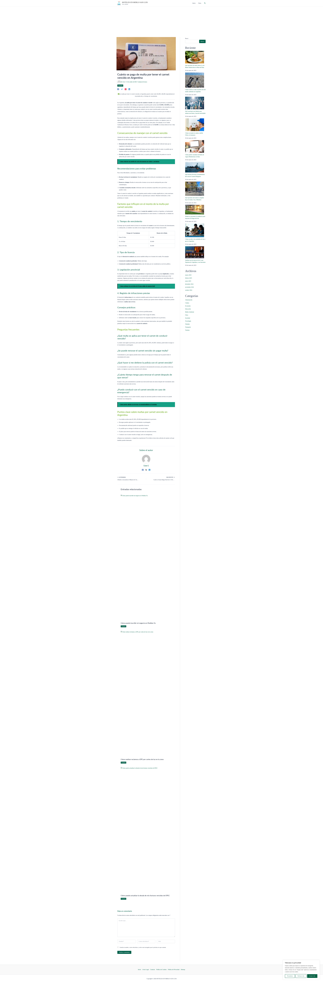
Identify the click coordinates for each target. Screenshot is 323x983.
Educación (188, 309)
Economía (188, 306)
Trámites (120, 85)
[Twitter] (122, 89)
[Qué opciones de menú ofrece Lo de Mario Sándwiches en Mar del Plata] (194, 57)
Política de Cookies (161, 969)
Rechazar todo (301, 976)
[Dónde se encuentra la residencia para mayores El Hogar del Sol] (194, 209)
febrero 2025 (188, 278)
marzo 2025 (188, 275)
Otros (186, 315)
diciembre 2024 (189, 284)
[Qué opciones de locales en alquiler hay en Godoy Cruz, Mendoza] (194, 189)
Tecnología (188, 321)
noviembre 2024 (189, 287)
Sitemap (183, 969)
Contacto (152, 969)
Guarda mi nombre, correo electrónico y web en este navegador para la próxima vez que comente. (143, 947)
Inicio (139, 969)
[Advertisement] (161, 19)
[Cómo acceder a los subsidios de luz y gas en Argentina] (194, 230)
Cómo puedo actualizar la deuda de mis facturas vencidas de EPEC (145, 895)
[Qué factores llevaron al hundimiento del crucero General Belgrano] (194, 167)
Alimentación (188, 300)
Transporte (188, 327)
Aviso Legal (145, 969)
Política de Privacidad (173, 969)
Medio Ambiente (189, 312)
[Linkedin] (129, 89)
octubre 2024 (188, 290)
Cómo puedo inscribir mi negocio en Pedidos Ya (138, 623)
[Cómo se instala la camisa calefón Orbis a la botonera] (194, 124)
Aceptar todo (312, 976)
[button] (205, 3)
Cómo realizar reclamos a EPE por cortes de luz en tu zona (142, 759)
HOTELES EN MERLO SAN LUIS (135, 2)
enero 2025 (188, 281)
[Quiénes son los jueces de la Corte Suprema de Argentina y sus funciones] (194, 252)
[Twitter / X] (146, 470)
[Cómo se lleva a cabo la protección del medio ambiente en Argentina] (194, 80)
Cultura (187, 303)
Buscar (186, 38)
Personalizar (290, 976)
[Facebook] (118, 89)
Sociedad (187, 318)
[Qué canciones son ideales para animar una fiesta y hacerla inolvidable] (194, 103)
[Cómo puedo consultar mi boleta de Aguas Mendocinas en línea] (194, 146)
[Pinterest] (125, 89)
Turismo (187, 330)
